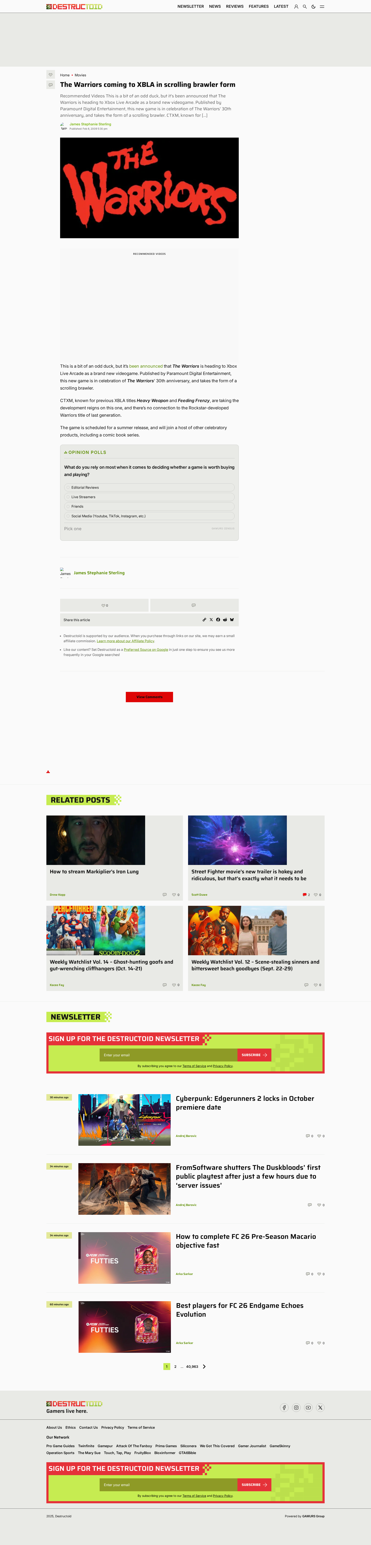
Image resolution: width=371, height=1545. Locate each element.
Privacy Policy (223, 1066)
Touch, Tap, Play (117, 1453)
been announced (146, 366)
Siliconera (188, 1446)
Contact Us (88, 1427)
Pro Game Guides (60, 1446)
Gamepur (105, 1446)
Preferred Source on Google (146, 649)
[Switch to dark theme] (313, 6)
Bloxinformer (164, 1453)
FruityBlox (142, 1453)
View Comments (150, 697)
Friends (77, 506)
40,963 (192, 1366)
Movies (80, 75)
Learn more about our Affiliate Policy (125, 641)
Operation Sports (60, 1453)
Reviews (235, 6)
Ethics (70, 1427)
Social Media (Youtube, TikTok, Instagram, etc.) (108, 516)
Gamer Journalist (252, 1446)
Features (259, 6)
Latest (281, 6)
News (215, 6)
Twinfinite (86, 1446)
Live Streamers (83, 497)
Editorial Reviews (85, 487)
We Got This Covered (217, 1446)
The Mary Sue (89, 1453)
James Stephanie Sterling (90, 124)
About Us (54, 1427)
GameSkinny (280, 1446)
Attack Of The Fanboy (134, 1446)
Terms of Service (194, 1066)
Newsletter (191, 6)
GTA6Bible (187, 1453)
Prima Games (166, 1446)
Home (65, 75)
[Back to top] (48, 771)
